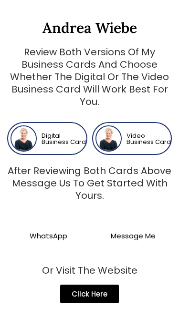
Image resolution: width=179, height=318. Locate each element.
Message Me (133, 236)
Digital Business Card (64, 138)
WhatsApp (48, 236)
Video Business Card (148, 138)
